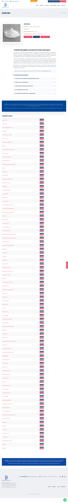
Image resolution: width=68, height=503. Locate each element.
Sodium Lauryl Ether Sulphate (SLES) (9, 414)
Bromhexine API (5, 175)
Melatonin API (4, 333)
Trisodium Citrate (5, 433)
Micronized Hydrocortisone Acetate (8, 341)
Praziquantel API (5, 396)
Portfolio (51, 1)
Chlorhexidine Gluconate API (7, 204)
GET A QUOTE (63, 1)
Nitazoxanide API (5, 356)
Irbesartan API (4, 297)
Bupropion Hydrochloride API (7, 179)
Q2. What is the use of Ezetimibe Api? (34, 82)
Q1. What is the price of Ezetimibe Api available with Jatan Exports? (34, 78)
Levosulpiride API (5, 322)
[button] (65, 500)
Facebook (60, 477)
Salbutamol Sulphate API (6, 400)
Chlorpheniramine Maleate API (7, 212)
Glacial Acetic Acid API (6, 274)
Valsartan (4, 444)
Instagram (65, 477)
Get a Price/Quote (28, 36)
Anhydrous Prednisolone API (7, 142)
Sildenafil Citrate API (6, 407)
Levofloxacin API (5, 315)
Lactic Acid (4, 308)
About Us (41, 5)
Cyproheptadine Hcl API (6, 227)
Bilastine (3, 168)
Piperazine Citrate (5, 378)
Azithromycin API (5, 153)
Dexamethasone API (6, 230)
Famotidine (4, 256)
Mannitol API (4, 330)
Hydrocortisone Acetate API (7, 282)
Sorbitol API (4, 422)
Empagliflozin (4, 249)
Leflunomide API (5, 311)
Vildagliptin (4, 448)
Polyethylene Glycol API (6, 385)
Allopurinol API (4, 120)
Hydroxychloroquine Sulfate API (8, 289)
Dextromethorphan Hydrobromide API (9, 238)
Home (37, 5)
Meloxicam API (5, 337)
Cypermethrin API (5, 223)
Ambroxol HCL (4, 123)
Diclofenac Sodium (5, 241)
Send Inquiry (36, 36)
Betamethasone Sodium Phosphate (9, 164)
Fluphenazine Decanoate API (7, 271)
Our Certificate (53, 5)
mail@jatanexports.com (16, 1)
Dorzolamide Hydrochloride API (8, 245)
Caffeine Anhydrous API (6, 190)
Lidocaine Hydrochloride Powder (8, 326)
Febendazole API (5, 263)
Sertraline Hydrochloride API (7, 403)
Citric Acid (4, 215)
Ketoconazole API (5, 300)
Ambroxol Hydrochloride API (7, 127)
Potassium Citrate (5, 389)
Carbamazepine (5, 193)
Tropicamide (4, 437)
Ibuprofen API (4, 293)
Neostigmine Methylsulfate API (8, 352)
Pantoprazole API (5, 363)
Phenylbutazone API (6, 370)
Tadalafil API (4, 429)
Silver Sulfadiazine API (6, 411)
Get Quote (41, 119)
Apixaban (4, 145)
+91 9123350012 (6, 1)
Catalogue (57, 1)
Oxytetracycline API (6, 359)
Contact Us (63, 5)
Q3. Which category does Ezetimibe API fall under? (34, 85)
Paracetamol (4, 367)
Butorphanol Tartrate (6, 182)
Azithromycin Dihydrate (6, 157)
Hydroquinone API (5, 286)
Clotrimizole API (5, 219)
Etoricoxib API (4, 252)
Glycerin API (4, 278)
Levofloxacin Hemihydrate (7, 319)
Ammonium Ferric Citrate (7, 134)
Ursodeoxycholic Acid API (6, 440)
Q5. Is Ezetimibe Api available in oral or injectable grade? (34, 93)
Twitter (63, 477)
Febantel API (4, 260)
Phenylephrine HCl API (6, 374)
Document (41, 120)
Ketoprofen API (5, 304)
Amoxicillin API (4, 138)
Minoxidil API (4, 344)
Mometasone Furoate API (7, 348)
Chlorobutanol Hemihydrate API (8, 208)
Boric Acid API (4, 171)
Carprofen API (4, 197)
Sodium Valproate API (6, 418)
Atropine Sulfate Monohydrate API (8, 149)
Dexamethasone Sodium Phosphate (9, 234)
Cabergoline (4, 186)
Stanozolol (4, 426)
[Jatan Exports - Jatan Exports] (6, 5)
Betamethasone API (6, 160)
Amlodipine (4, 131)
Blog (58, 5)
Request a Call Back (45, 36)
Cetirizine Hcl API (5, 201)
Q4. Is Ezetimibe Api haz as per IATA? (34, 89)
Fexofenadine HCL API (6, 267)
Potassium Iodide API (6, 392)
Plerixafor (4, 381)
